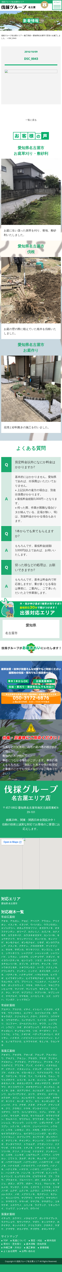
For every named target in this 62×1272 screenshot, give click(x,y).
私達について (19, 1240)
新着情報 (44, 1247)
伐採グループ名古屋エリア (27, 1261)
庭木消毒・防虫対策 (36, 1243)
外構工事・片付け (12, 1247)
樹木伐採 (51, 1240)
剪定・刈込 (36, 1240)
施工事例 (30, 1247)
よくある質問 (10, 1251)
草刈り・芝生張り (12, 1243)
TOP (5, 1240)
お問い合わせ (28, 1251)
